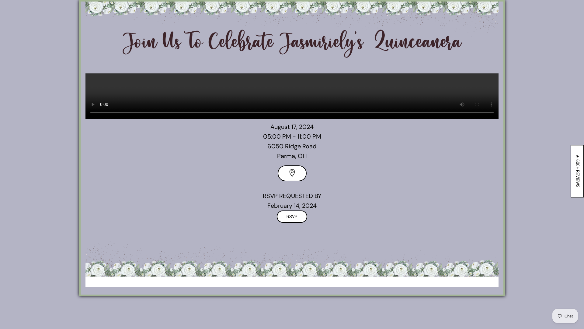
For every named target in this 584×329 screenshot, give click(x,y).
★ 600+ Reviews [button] (577, 171)
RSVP (292, 216)
